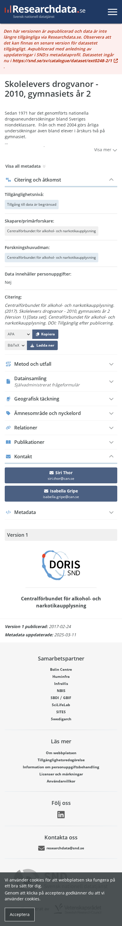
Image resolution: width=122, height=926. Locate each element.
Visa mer (103, 149)
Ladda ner (45, 345)
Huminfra (61, 676)
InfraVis (61, 683)
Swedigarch (61, 718)
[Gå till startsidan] (43, 11)
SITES (61, 711)
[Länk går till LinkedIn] (61, 814)
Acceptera (20, 914)
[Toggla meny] (112, 11)
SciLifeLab (61, 704)
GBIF (67, 697)
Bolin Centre (61, 669)
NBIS (61, 690)
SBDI (55, 697)
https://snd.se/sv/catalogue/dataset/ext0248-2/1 (62, 60)
